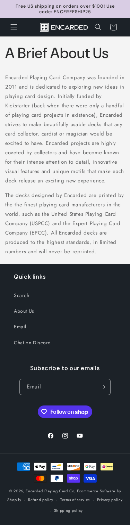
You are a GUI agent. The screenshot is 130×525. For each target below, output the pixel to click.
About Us (24, 310)
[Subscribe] (102, 387)
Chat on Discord (32, 342)
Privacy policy (110, 499)
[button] (13, 27)
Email (20, 326)
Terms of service (75, 499)
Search (21, 295)
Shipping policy (68, 510)
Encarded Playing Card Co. (51, 491)
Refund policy (40, 499)
